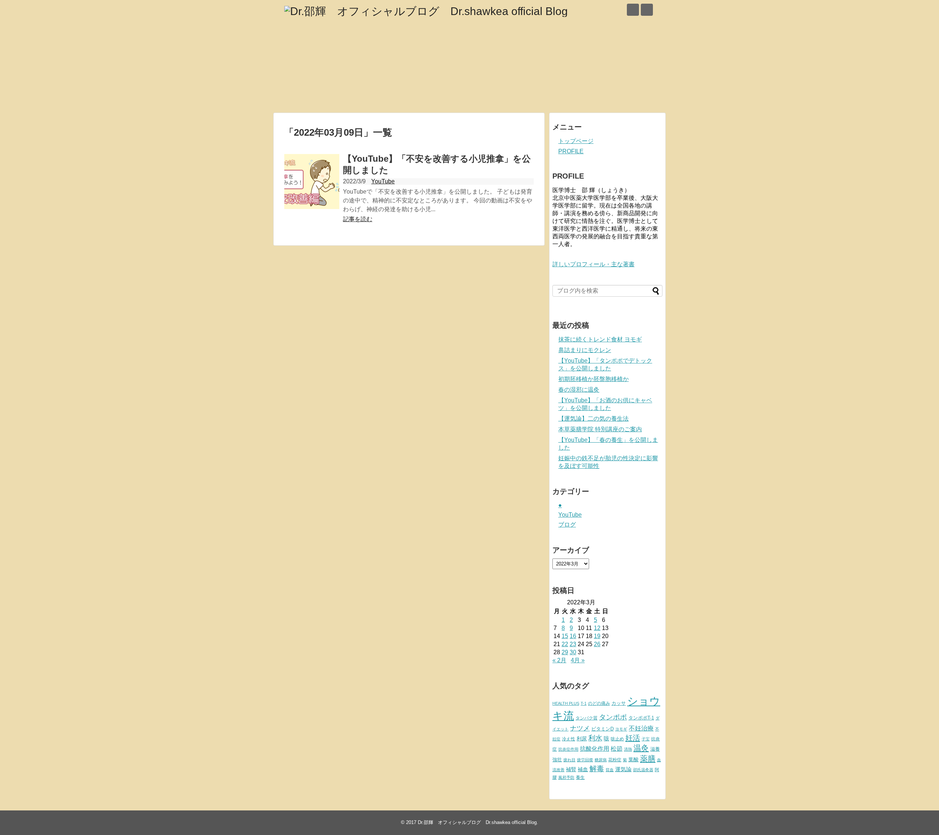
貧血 (610, 770)
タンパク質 (587, 718)
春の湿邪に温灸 (578, 390)
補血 (583, 769)
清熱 (628, 749)
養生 (580, 777)
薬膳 (647, 758)
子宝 (646, 739)
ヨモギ (621, 729)
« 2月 (559, 660)
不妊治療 (641, 728)
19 (597, 636)
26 (597, 644)
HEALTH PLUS (565, 703)
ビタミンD (602, 729)
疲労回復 (585, 760)
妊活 (632, 737)
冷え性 (568, 738)
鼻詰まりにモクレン (584, 350)
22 (565, 644)
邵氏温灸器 (643, 770)
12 (597, 628)
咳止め (617, 738)
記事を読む (357, 219)
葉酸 (633, 759)
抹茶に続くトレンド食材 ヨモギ (600, 339)
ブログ (567, 524)
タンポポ (613, 717)
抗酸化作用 (594, 749)
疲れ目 (569, 760)
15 (565, 636)
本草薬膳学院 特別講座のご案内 (600, 429)
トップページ (575, 141)
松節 (616, 748)
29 (565, 652)
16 (573, 636)
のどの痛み (599, 703)
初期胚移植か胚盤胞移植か (593, 379)
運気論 (623, 769)
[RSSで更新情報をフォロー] (647, 10)
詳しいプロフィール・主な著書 (593, 264)
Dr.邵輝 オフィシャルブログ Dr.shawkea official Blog (477, 822)
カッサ (618, 703)
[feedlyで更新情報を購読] (633, 10)
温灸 (641, 748)
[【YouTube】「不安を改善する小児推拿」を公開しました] (311, 181)
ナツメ (580, 728)
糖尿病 (601, 760)
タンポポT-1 (641, 718)
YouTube (383, 181)
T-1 (584, 703)
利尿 (582, 738)
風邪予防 (566, 777)
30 (573, 652)
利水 (595, 738)
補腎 (571, 769)
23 (573, 644)
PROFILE (571, 151)
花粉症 (614, 759)
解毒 (596, 769)
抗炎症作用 (568, 749)
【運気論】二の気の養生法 (593, 418)
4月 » (578, 660)
